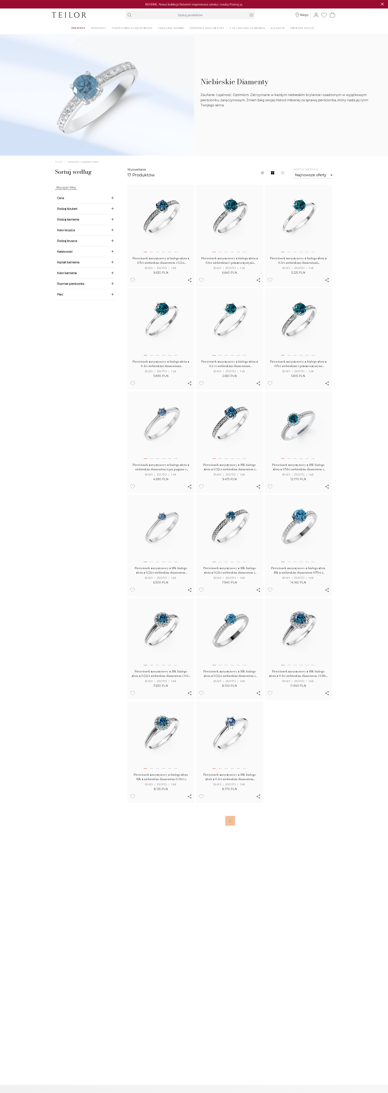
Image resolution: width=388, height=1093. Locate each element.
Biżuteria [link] (98, 28)
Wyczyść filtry (66, 187)
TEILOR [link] (58, 161)
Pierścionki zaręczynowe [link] (132, 28)
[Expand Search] (129, 15)
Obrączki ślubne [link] (171, 28)
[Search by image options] (251, 15)
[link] (69, 15)
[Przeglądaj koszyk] (332, 15)
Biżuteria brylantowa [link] (207, 28)
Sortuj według (305, 169)
